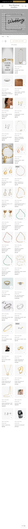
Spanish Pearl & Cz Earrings (7, 204)
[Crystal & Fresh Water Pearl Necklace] (20, 214)
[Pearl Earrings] (7, 414)
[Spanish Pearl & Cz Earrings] (7, 192)
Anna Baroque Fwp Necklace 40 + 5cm (7, 404)
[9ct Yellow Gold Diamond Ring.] (20, 284)
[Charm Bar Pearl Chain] (20, 56)
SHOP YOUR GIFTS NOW (19, 1)
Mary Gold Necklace (18, 511)
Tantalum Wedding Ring (20, 446)
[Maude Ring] (20, 392)
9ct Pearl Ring (6, 294)
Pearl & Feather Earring (6, 489)
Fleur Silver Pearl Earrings (7, 138)
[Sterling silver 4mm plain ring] (20, 306)
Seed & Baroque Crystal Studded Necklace (19, 138)
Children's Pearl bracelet (6, 511)
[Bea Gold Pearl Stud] (20, 328)
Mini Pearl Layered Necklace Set (20, 92)
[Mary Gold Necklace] (20, 499)
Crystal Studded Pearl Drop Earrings (6, 227)
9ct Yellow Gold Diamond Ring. (19, 296)
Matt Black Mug (6, 359)
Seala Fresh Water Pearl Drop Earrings (7, 115)
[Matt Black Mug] (7, 348)
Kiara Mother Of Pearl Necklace (6, 382)
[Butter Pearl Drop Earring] (7, 171)
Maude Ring (18, 403)
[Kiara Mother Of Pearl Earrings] (20, 348)
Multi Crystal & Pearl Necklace (19, 182)
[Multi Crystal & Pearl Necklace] (20, 171)
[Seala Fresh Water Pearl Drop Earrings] (7, 103)
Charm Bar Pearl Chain (19, 71)
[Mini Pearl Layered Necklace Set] (20, 81)
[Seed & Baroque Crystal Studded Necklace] (20, 126)
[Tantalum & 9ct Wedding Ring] (7, 434)
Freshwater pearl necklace (6, 468)
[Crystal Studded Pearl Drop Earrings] (7, 214)
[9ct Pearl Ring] (7, 283)
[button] (2, 6)
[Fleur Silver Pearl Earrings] (7, 126)
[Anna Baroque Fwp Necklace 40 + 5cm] (7, 392)
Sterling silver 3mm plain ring (7, 318)
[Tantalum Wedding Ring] (20, 434)
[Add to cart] (24, 62)
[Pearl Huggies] (20, 478)
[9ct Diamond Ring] (7, 328)
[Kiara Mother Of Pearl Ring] (20, 370)
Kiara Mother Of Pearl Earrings (19, 360)
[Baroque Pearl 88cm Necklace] (20, 260)
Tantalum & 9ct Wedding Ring (6, 446)
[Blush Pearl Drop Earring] (20, 149)
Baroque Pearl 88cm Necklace (20, 272)
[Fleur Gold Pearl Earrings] (20, 103)
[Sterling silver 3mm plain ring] (7, 306)
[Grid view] (3, 41)
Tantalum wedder (19, 425)
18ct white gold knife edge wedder (7, 93)
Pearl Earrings (6, 425)
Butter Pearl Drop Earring (7, 182)
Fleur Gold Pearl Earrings (19, 115)
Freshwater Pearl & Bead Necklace (20, 204)
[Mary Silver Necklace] (7, 521)
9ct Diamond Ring (7, 339)
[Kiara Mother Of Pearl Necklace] (7, 370)
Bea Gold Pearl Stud (20, 339)
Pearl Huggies (19, 489)
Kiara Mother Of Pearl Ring (19, 382)
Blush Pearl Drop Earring (19, 161)
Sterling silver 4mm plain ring (20, 318)
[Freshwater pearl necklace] (7, 456)
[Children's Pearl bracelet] (7, 499)
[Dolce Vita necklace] (20, 521)
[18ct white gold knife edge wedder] (7, 81)
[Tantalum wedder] (20, 414)
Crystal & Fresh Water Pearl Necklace (19, 227)
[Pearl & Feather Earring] (7, 478)
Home (3, 36)
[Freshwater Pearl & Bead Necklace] (20, 192)
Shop (8, 36)
